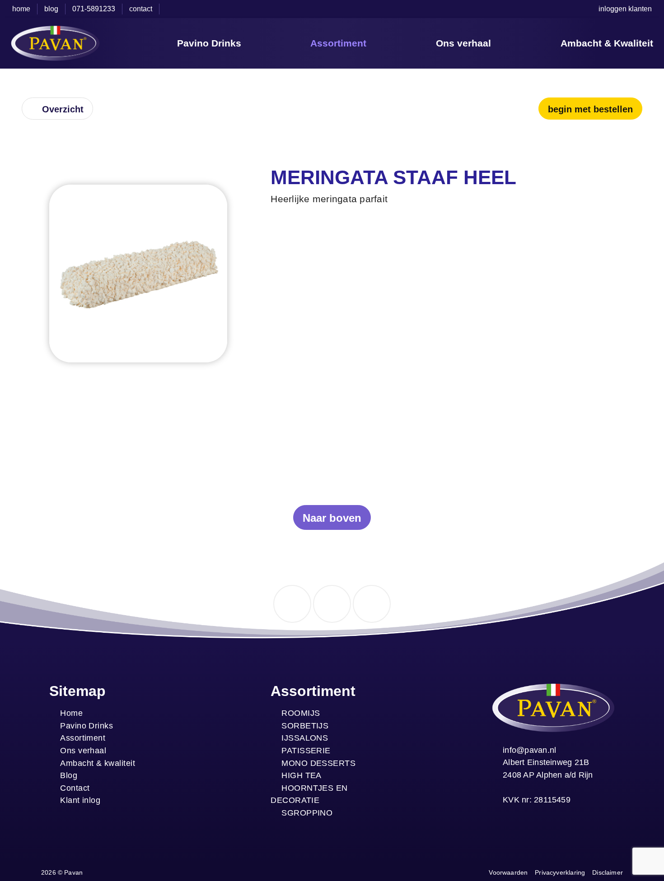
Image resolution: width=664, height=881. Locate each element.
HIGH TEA (301, 775)
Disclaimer (607, 872)
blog (51, 9)
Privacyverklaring (560, 872)
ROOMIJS (300, 713)
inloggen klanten (625, 9)
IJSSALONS (304, 737)
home (21, 9)
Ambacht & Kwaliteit (607, 43)
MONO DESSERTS (318, 763)
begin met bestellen (590, 109)
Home (71, 713)
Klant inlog (80, 800)
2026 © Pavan (62, 872)
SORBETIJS (304, 725)
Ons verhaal (463, 43)
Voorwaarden (508, 872)
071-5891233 (93, 9)
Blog (68, 775)
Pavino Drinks (209, 43)
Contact (74, 788)
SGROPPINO (306, 812)
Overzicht (63, 109)
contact (140, 9)
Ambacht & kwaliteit (97, 763)
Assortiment (338, 43)
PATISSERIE (306, 750)
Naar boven (332, 518)
